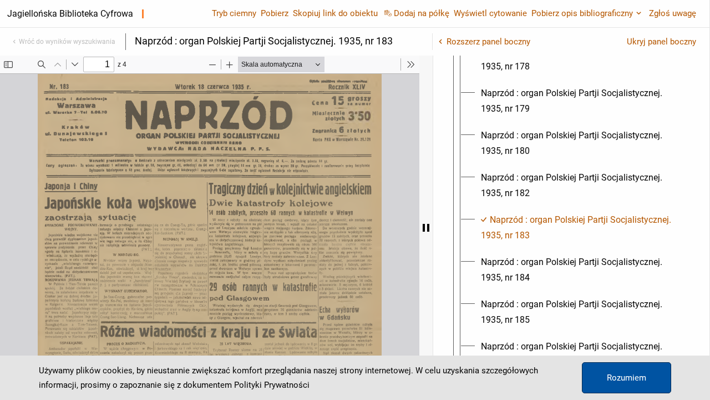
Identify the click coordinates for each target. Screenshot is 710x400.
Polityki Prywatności (272, 385)
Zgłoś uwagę (672, 13)
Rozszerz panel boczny (488, 42)
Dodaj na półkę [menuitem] (421, 13)
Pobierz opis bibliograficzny (582, 13)
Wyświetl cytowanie (490, 13)
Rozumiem (626, 378)
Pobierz (274, 13)
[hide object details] (426, 228)
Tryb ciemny (234, 13)
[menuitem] (581, 59)
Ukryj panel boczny (661, 42)
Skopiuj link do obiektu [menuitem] (335, 13)
